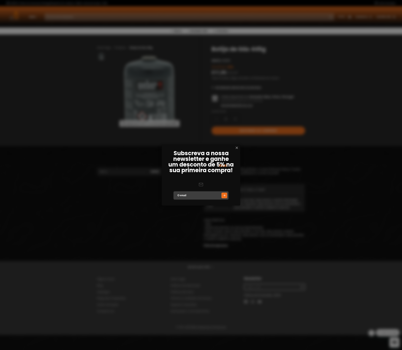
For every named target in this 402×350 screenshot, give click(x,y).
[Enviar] (224, 195)
